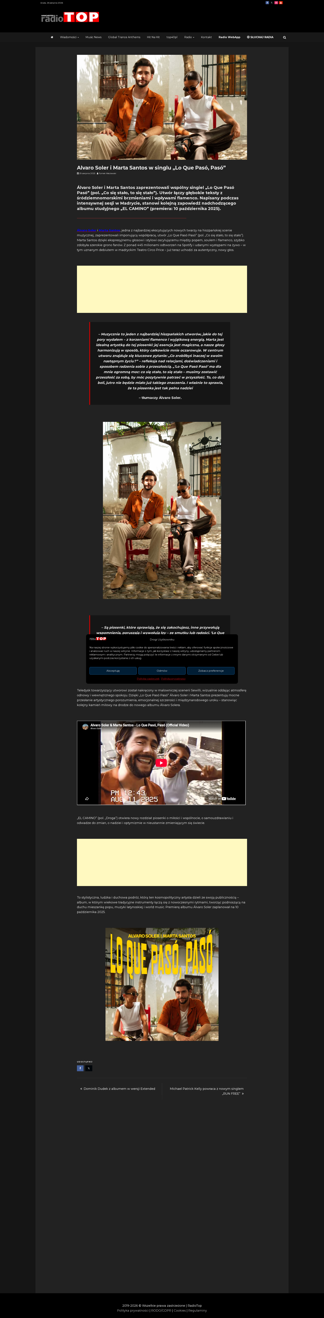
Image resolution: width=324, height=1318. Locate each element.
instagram (276, 2)
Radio (188, 37)
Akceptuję (113, 670)
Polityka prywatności (173, 678)
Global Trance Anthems (124, 37)
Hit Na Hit (153, 37)
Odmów (162, 670)
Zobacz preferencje (211, 670)
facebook (267, 2)
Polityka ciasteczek (148, 678)
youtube (281, 2)
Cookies (180, 1310)
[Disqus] (162, 1151)
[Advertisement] (162, 289)
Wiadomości (68, 37)
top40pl (172, 37)
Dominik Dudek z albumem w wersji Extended (119, 1089)
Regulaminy (197, 1310)
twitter (272, 2)
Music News (93, 37)
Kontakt (206, 37)
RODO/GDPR (161, 1310)
